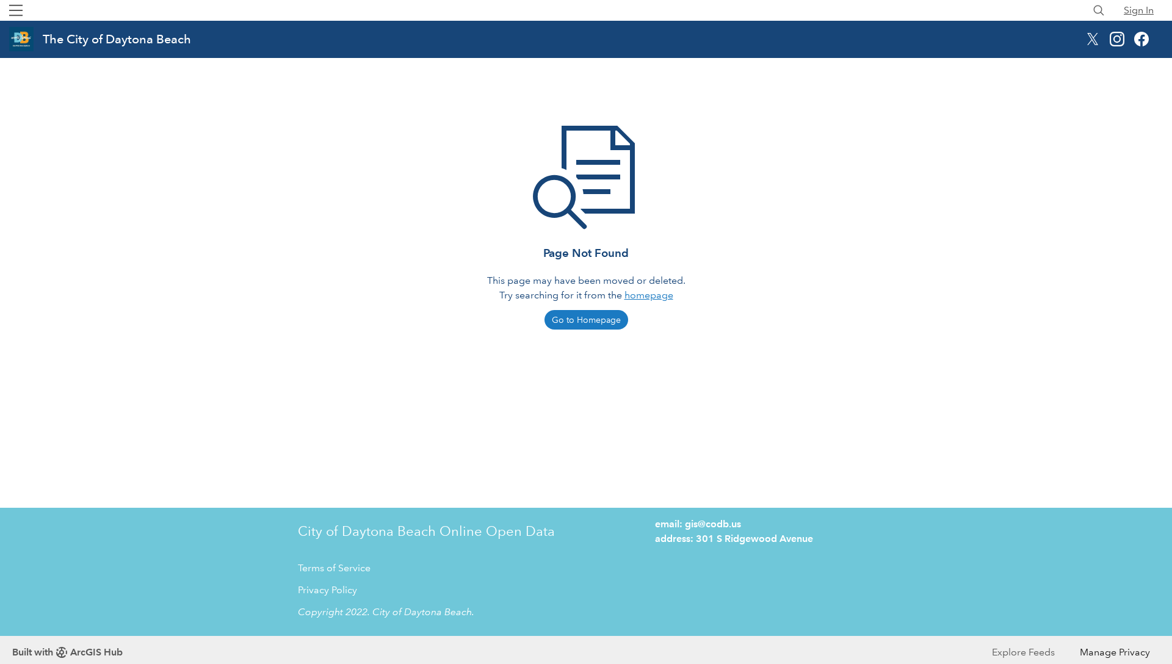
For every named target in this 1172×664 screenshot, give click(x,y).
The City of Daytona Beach (117, 39)
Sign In (1139, 10)
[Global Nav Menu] (16, 10)
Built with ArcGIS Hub (67, 652)
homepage (648, 295)
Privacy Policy (327, 590)
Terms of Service (334, 568)
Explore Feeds (1023, 652)
